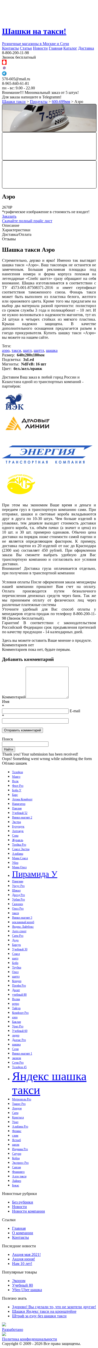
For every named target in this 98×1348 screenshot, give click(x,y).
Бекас (15, 1185)
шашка (52, 350)
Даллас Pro (19, 1040)
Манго (16, 776)
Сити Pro (17, 936)
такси (16, 350)
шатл (27, 350)
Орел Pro (18, 908)
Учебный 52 (19, 813)
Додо (15, 940)
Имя (5, 701)
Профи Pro (19, 985)
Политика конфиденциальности (29, 1339)
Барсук (16, 945)
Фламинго (18, 1172)
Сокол (16, 954)
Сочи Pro (18, 1062)
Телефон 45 (19, 1067)
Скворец (17, 904)
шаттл (39, 350)
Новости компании (28, 1211)
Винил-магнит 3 (22, 917)
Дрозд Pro (18, 895)
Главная (55, 48)
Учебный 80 (22, 1285)
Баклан (16, 1022)
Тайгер (16, 1008)
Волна (16, 999)
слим (15, 1135)
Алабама (17, 853)
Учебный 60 (19, 1031)
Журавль (17, 840)
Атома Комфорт (22, 799)
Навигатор (18, 804)
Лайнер (16, 1181)
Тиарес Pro (19, 1104)
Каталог (70, 48)
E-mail (75, 711)
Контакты (10, 48)
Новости (40, 48)
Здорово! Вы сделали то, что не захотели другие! (54, 1307)
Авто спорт (19, 931)
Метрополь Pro (21, 1099)
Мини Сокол (20, 858)
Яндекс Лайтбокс (23, 926)
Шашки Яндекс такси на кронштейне (44, 1311)
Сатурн (16, 1153)
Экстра (16, 822)
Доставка (86, 48)
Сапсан (16, 1167)
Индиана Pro (20, 1149)
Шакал (16, 890)
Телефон (17, 772)
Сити (15, 1113)
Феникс (16, 1131)
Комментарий (14, 697)
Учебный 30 (19, 949)
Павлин (17, 808)
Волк (15, 781)
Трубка (16, 967)
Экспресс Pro (20, 1163)
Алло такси (19, 1176)
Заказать (9, 216)
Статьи (26, 48)
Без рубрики (22, 1202)
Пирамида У (34, 874)
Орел (15, 972)
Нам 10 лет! (22, 1263)
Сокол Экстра (20, 849)
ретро (15, 1003)
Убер (15, 863)
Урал (15, 1122)
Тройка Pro (19, 844)
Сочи (15, 1049)
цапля (15, 1144)
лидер (15, 1035)
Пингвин (17, 881)
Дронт (16, 990)
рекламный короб (23, 922)
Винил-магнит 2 (22, 817)
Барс (15, 795)
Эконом (18, 1281)
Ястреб (16, 1140)
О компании (22, 1233)
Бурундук (18, 826)
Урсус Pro (18, 886)
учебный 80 (19, 994)
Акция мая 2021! (26, 1254)
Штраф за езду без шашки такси (39, 1316)
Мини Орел (19, 867)
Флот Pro (17, 786)
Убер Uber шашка (27, 1290)
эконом (16, 1058)
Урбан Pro (18, 899)
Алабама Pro (20, 1126)
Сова (15, 835)
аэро (6, 350)
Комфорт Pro (20, 1013)
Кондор (16, 981)
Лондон (17, 1108)
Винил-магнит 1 (22, 1053)
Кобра (16, 1158)
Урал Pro (17, 1026)
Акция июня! (23, 1259)
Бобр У (16, 790)
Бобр (15, 963)
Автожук (18, 831)
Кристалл (18, 1117)
